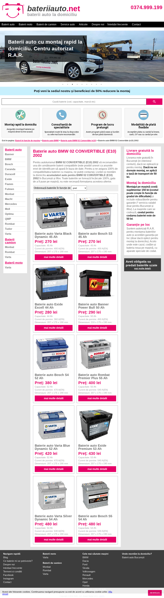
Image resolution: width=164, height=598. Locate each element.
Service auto (68, 24)
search (154, 102)
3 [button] (72, 84)
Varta (8, 233)
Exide (8, 179)
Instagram (8, 578)
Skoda (85, 568)
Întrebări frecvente (117, 24)
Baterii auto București (133, 557)
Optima (9, 214)
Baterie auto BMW (50, 140)
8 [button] (96, 84)
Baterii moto (25, 24)
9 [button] (101, 84)
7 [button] (91, 84)
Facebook (8, 575)
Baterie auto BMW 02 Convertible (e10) (78, 140)
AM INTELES (155, 593)
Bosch (9, 164)
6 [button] (86, 84)
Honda (85, 585)
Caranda (10, 169)
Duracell (10, 174)
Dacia (85, 561)
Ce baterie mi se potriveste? (18, 561)
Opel (84, 582)
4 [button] (77, 84)
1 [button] (62, 84)
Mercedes (11, 204)
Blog (5, 557)
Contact (136, 24)
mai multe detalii (53, 257)
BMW (8, 159)
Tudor (8, 228)
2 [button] (67, 84)
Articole (83, 24)
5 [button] (82, 84)
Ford (84, 564)
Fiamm (9, 184)
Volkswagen (88, 571)
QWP (8, 219)
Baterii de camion (46, 24)
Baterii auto (8, 24)
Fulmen (9, 189)
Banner (9, 154)
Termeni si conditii (12, 571)
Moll (7, 209)
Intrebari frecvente (12, 568)
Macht (8, 199)
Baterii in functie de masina (27, 140)
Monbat (9, 194)
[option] (82, 56)
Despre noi (98, 24)
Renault (86, 575)
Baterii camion (10, 241)
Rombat (10, 224)
